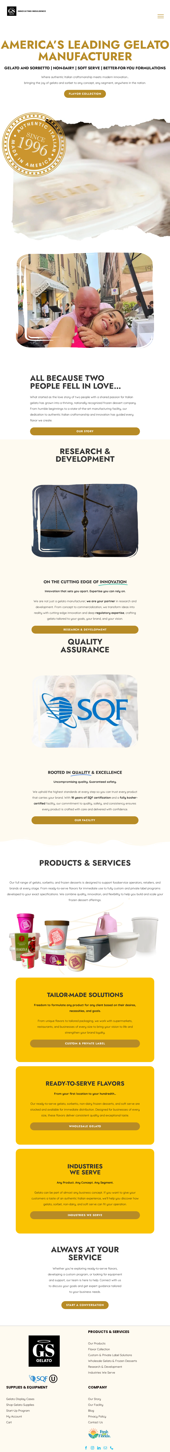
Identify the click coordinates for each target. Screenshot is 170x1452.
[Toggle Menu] (161, 16)
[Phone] (111, 1448)
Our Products (97, 1343)
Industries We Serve (101, 1372)
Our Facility (95, 1405)
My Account (14, 1416)
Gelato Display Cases (20, 1399)
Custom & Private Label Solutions (110, 1355)
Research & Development (105, 1367)
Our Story (94, 1399)
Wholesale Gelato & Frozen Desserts (112, 1361)
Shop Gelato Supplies (20, 1405)
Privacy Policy (97, 1416)
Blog (91, 1410)
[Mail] (105, 1448)
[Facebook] (86, 1448)
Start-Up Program (18, 1410)
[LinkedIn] (99, 1448)
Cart (9, 1422)
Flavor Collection (99, 1349)
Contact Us (95, 1422)
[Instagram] (92, 1448)
